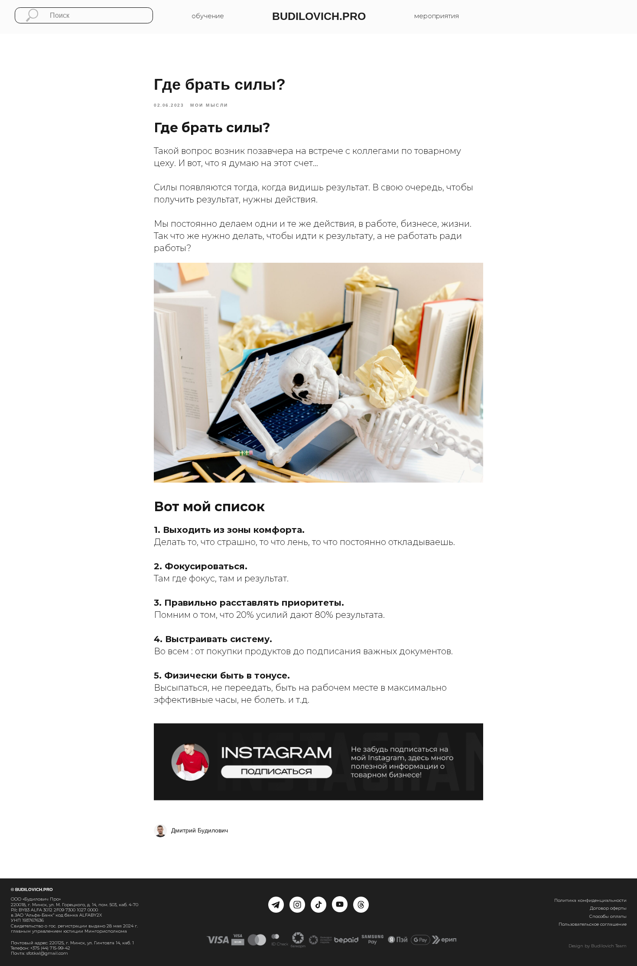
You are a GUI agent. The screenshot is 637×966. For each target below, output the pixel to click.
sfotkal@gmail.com (47, 953)
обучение (208, 16)
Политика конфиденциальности (590, 900)
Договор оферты (608, 908)
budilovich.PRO (319, 16)
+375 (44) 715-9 (45, 948)
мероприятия (436, 16)
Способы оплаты (608, 916)
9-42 (65, 948)
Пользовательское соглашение (593, 924)
